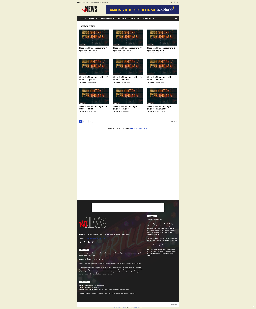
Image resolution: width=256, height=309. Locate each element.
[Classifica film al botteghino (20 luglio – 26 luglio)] (128, 67)
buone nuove (134, 18)
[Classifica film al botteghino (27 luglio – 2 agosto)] (94, 67)
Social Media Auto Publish (120, 307)
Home (80, 23)
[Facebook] (168, 2)
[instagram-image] (93, 148)
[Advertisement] (128, 207)
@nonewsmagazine (138, 129)
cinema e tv (82, 44)
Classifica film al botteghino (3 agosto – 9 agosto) (161, 49)
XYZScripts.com (138, 307)
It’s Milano (147, 18)
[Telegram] (174, 2)
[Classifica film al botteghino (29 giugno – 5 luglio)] (128, 96)
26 (93, 121)
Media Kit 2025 (173, 304)
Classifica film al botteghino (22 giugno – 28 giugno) (161, 107)
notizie (121, 18)
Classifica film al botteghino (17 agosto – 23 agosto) (93, 49)
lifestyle (91, 18)
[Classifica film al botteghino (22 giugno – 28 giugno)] (162, 96)
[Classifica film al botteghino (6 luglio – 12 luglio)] (94, 96)
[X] (177, 2)
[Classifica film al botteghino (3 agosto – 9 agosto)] (162, 38)
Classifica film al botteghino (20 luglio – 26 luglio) (127, 78)
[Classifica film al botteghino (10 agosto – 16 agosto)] (128, 38)
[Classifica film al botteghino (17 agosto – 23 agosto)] (94, 38)
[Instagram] (171, 2)
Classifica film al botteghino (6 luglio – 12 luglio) (93, 107)
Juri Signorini (83, 53)
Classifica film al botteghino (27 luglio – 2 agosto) (93, 78)
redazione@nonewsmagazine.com (96, 238)
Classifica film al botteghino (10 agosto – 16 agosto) (127, 49)
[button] (176, 18)
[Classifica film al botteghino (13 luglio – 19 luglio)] (162, 67)
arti (82, 18)
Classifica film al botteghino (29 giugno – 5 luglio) (127, 107)
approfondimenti (107, 18)
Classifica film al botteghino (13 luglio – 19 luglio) (161, 78)
